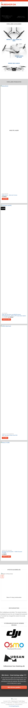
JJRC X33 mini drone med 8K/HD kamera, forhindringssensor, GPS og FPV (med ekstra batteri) (14, 315)
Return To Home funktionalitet (14, 597)
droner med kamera (14, 63)
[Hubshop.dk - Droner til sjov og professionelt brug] (8, 4)
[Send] (25, 9)
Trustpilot (3, 0)
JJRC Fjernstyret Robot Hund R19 (9, 435)
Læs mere (5, 198)
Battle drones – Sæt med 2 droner (9, 195)
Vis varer (5, 437)
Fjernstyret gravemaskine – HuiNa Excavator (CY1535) (12, 552)
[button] (23, 4)
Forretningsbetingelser (14, 706)
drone (22, 677)
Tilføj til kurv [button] (6, 319)
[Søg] (18, 4)
